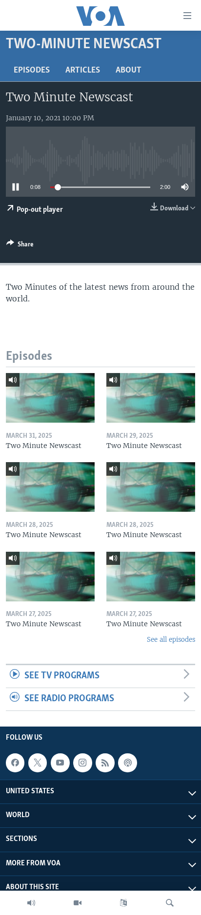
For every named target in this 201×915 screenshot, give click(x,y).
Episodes (32, 70)
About (128, 70)
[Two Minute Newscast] (50, 398)
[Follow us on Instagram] (82, 762)
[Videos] (77, 903)
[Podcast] (127, 762)
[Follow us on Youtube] (60, 762)
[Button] (20, 246)
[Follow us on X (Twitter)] (37, 762)
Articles (82, 70)
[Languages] (123, 903)
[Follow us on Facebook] (15, 762)
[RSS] (105, 762)
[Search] (169, 903)
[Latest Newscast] (31, 903)
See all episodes (171, 639)
